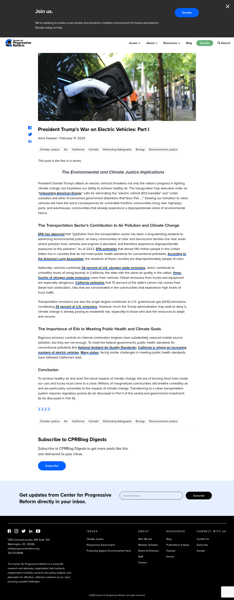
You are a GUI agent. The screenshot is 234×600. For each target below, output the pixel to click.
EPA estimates (106, 248)
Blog (189, 43)
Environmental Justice (163, 149)
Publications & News (177, 545)
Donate (187, 12)
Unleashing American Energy (60, 193)
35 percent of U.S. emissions (76, 306)
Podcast (170, 551)
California (78, 149)
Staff (140, 557)
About (150, 43)
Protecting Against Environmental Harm (109, 551)
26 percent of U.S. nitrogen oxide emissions (113, 267)
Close (228, 6)
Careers (142, 562)
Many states (90, 352)
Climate (94, 149)
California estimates (90, 282)
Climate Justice (50, 149)
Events (170, 557)
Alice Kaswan (47, 138)
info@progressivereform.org (23, 549)
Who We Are (145, 539)
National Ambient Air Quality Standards (107, 347)
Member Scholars (148, 545)
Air (66, 149)
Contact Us (203, 539)
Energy (140, 149)
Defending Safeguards (117, 149)
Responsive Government (101, 545)
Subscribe (51, 466)
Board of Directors (148, 551)
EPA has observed (51, 234)
